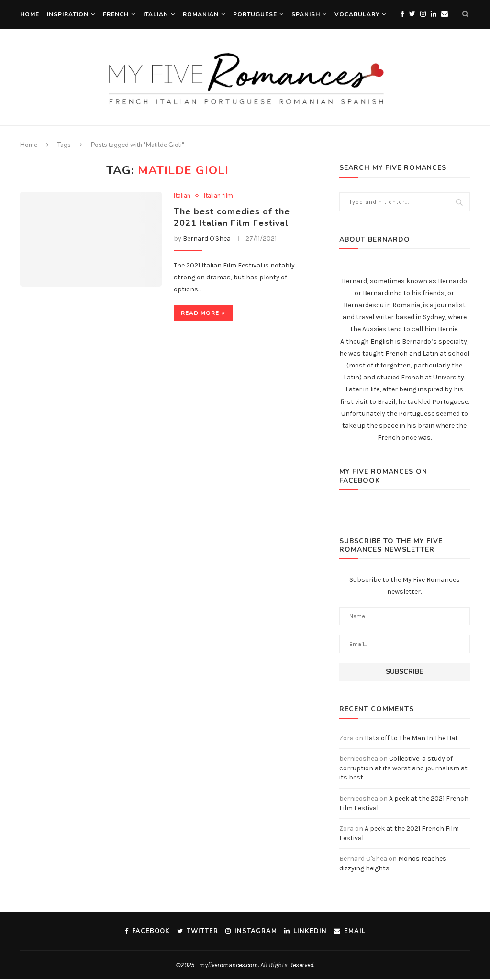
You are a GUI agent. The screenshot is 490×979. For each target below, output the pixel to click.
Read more (200, 313)
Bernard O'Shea (207, 238)
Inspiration (68, 14)
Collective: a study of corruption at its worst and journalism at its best (403, 768)
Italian (155, 14)
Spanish (305, 14)
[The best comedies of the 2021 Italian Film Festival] (91, 239)
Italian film (218, 195)
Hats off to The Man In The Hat (411, 738)
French (116, 14)
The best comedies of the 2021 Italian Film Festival (232, 217)
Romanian (201, 14)
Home (29, 14)
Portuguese (255, 14)
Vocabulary (356, 14)
